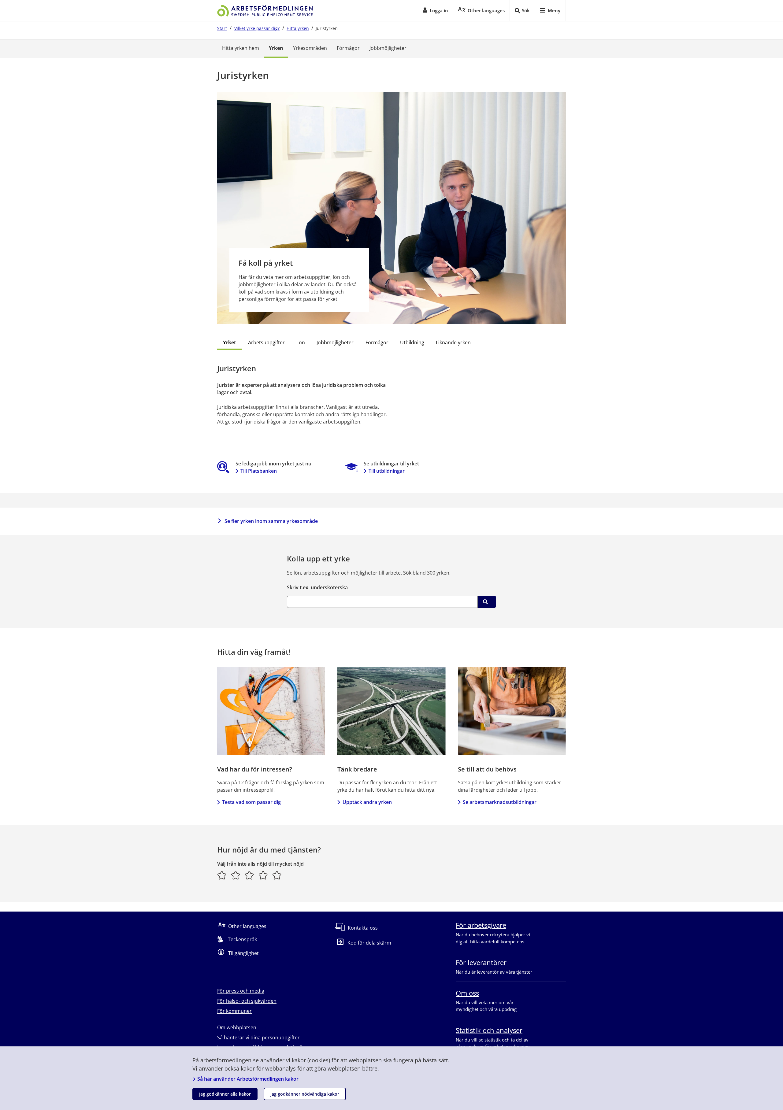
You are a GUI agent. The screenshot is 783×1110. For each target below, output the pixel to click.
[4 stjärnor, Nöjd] (263, 875)
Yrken (276, 48)
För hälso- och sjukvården (246, 1000)
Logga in (439, 10)
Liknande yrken (453, 342)
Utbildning (412, 342)
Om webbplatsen (236, 1027)
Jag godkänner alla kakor (225, 1094)
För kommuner (234, 1011)
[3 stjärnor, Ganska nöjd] (249, 875)
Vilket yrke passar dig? (257, 28)
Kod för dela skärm (369, 942)
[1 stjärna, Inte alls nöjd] (222, 875)
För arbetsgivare (481, 925)
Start (222, 28)
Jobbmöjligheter (387, 48)
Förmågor (348, 48)
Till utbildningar (387, 471)
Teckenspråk (242, 939)
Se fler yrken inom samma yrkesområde (271, 521)
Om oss (467, 992)
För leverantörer (481, 962)
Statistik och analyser (489, 1030)
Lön (300, 342)
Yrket (229, 342)
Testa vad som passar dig (251, 802)
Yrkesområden (310, 48)
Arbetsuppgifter (266, 342)
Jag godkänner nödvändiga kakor (304, 1094)
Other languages (247, 926)
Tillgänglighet (243, 953)
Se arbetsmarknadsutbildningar (499, 802)
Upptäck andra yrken (367, 802)
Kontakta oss (363, 927)
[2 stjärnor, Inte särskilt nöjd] (235, 875)
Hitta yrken (298, 28)
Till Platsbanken (258, 471)
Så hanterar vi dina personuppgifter (258, 1037)
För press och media (240, 990)
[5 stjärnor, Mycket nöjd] (277, 875)
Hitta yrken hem (240, 48)
